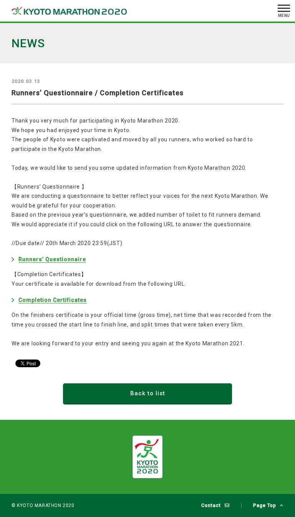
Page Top (264, 505)
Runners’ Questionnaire (52, 259)
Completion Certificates (52, 300)
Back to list (147, 393)
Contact (211, 505)
